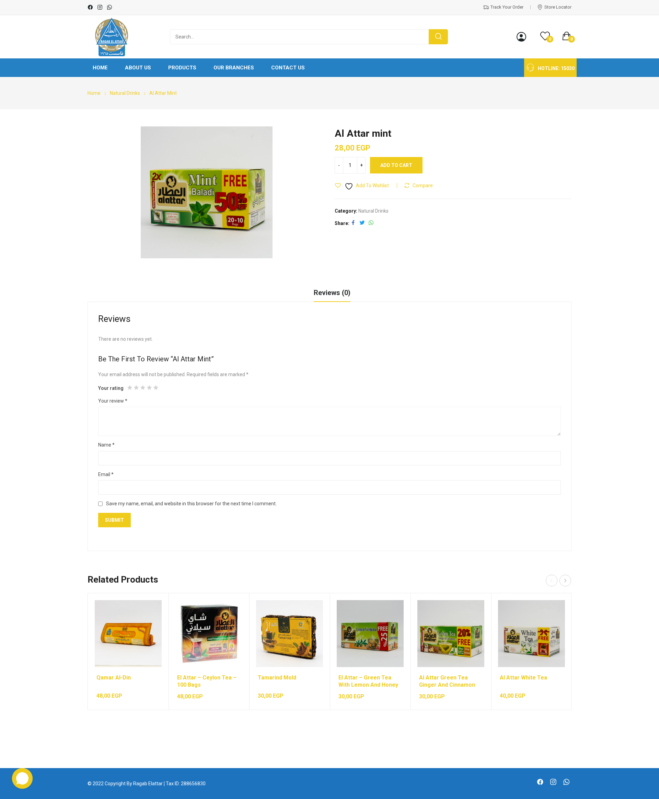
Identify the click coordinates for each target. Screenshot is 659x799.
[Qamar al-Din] (128, 633)
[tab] (332, 294)
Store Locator (557, 7)
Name (106, 445)
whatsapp (110, 7)
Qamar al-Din (113, 677)
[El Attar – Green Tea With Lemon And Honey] (370, 633)
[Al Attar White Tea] (531, 633)
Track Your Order (506, 7)
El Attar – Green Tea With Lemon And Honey (368, 681)
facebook (91, 7)
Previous (551, 580)
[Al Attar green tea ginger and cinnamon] (450, 633)
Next (565, 580)
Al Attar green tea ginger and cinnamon (447, 681)
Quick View (149, 612)
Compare (423, 185)
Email (106, 474)
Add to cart (396, 165)
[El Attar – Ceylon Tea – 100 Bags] (208, 633)
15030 (568, 68)
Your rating (111, 388)
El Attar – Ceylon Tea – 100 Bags (206, 681)
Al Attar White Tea (523, 677)
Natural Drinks (373, 211)
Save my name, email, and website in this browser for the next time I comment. (191, 503)
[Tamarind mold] (289, 633)
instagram (100, 7)
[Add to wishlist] (149, 629)
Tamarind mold (277, 677)
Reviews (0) (332, 293)
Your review (112, 401)
